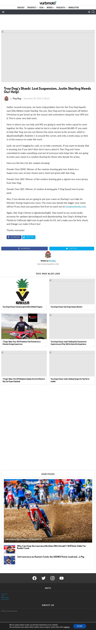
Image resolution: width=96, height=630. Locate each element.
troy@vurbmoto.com (75, 207)
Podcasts (60, 8)
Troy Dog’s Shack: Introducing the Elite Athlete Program (22, 307)
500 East (20, 8)
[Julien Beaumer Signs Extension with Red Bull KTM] (48, 511)
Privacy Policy (5, 599)
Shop (2, 595)
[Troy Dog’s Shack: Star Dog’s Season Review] (72, 291)
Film (41, 8)
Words (50, 8)
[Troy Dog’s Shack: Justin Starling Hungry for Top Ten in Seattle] (72, 363)
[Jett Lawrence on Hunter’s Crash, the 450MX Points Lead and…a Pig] (9, 560)
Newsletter (73, 8)
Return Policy (5, 597)
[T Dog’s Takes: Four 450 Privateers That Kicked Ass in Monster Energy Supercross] (24, 326)
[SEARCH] (93, 11)
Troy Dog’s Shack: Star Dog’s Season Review (66, 307)
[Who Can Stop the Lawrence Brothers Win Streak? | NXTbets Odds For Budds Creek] (9, 549)
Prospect (31, 8)
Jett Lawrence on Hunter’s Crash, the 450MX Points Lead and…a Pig (50, 557)
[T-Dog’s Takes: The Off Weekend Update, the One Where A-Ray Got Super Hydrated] (24, 363)
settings (67, 627)
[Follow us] (89, 11)
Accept (79, 626)
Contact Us (4, 594)
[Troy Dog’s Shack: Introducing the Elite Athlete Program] (24, 291)
